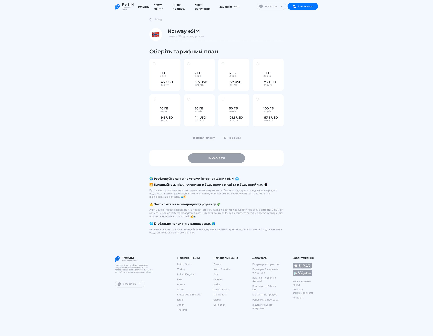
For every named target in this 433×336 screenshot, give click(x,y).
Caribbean (219, 305)
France (181, 284)
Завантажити (228, 6)
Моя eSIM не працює (264, 295)
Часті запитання (203, 6)
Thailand (182, 310)
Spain (180, 290)
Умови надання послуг (302, 283)
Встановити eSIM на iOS (264, 288)
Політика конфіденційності (303, 291)
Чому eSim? (158, 6)
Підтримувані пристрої (265, 264)
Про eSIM (234, 137)
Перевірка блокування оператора (265, 271)
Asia (215, 274)
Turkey (181, 269)
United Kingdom (186, 274)
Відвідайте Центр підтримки (262, 306)
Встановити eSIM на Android (264, 279)
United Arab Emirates (189, 295)
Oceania (218, 279)
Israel (180, 300)
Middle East (219, 295)
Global (217, 300)
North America (221, 269)
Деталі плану (205, 137)
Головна (144, 6)
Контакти (298, 298)
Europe (217, 264)
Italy (179, 279)
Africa (216, 284)
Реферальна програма (265, 300)
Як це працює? (179, 6)
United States (184, 264)
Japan (180, 305)
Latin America (221, 290)
